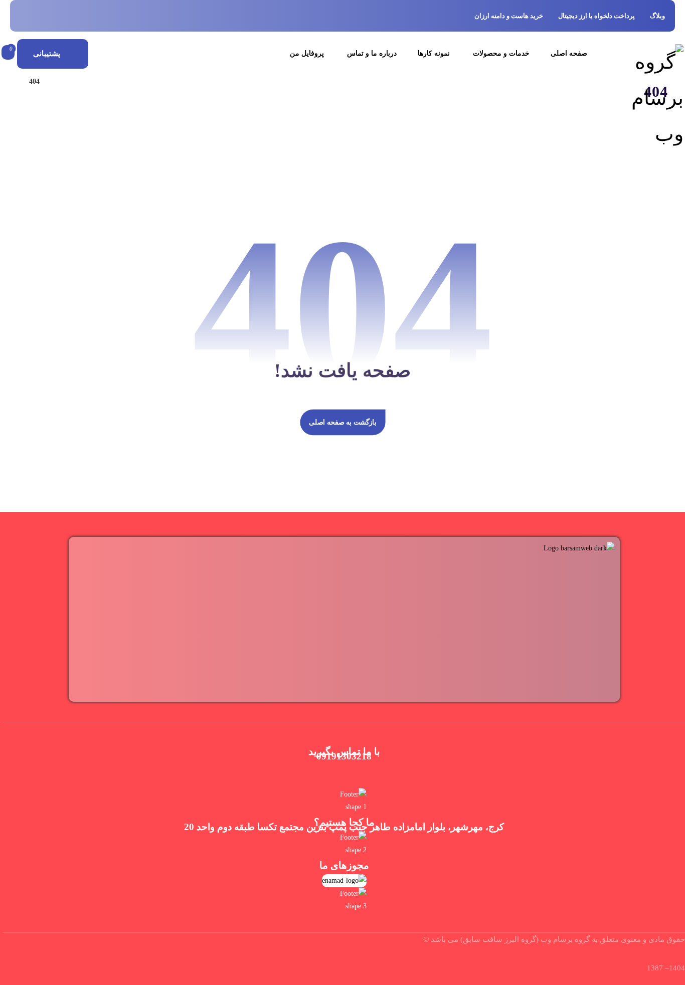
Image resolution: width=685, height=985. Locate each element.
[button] (8, 53)
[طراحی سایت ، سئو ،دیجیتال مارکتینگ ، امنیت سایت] (645, 98)
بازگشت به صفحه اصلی (342, 422)
